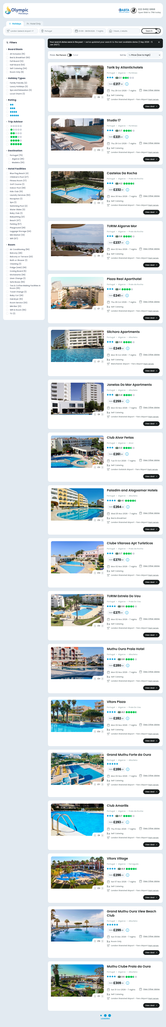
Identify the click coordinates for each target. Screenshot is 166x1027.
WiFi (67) (14, 238)
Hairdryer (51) (16, 299)
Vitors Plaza (116, 702)
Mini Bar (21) (15, 306)
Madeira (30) (18, 162)
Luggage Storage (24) (20, 231)
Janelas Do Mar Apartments (129, 385)
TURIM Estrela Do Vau (124, 596)
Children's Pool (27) (19, 177)
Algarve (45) (18, 159)
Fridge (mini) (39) (18, 267)
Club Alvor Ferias (120, 438)
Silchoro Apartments (123, 332)
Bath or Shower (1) (18, 260)
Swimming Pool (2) (18, 206)
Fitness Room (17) (18, 180)
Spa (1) (13, 202)
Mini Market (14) (17, 235)
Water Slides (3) (17, 209)
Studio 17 (114, 120)
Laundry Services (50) (20, 195)
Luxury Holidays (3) (19, 86)
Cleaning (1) (15, 264)
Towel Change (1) (18, 291)
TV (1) (12, 313)
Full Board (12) (16, 61)
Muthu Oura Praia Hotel (125, 649)
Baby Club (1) (16, 213)
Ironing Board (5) (18, 271)
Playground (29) (17, 227)
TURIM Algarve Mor (122, 226)
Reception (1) (16, 198)
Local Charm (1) (17, 93)
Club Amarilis (117, 806)
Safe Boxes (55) (17, 282)
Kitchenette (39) (17, 274)
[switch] (69, 55)
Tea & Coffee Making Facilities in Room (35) (25, 286)
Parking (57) (16, 224)
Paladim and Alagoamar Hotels (132, 490)
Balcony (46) (16, 253)
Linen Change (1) (18, 278)
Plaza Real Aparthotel (124, 279)
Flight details (153, 100)
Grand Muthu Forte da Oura (129, 755)
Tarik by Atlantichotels (125, 67)
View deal (149, 106)
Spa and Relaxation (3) (21, 90)
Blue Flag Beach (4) (19, 173)
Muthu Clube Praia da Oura (129, 966)
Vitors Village (117, 858)
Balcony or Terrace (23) (21, 256)
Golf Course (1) (17, 184)
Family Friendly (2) (18, 83)
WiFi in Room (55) (18, 310)
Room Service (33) (18, 302)
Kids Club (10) (16, 191)
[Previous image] (95, 97)
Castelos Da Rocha (122, 173)
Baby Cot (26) (16, 295)
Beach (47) (15, 220)
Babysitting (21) (17, 217)
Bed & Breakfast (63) (20, 57)
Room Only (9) (17, 72)
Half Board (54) (17, 64)
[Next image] (102, 97)
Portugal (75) (16, 155)
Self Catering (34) (18, 68)
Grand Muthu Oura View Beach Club (131, 913)
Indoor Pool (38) (18, 188)
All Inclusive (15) (17, 54)
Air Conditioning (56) (20, 249)
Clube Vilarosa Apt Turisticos (130, 543)
